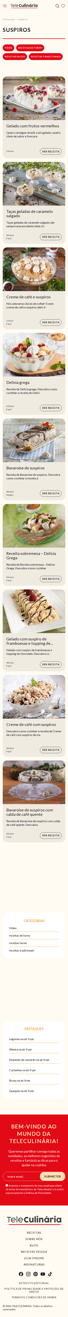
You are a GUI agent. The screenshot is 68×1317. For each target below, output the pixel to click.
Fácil (9, 238)
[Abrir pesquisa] (57, 6)
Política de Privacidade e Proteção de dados (34, 1290)
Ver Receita (51, 151)
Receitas (34, 1232)
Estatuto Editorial (34, 1283)
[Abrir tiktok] (50, 1274)
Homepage (9, 19)
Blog (34, 1245)
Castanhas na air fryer (22, 1070)
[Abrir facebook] (21, 1274)
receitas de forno (30, 47)
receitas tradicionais (46, 56)
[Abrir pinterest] (35, 1274)
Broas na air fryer (19, 1080)
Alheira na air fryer (20, 1049)
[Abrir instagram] (28, 1274)
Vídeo (8, 47)
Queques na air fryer (21, 1090)
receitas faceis (15, 56)
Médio (9, 495)
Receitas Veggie (34, 1251)
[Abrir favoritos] (63, 6)
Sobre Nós (34, 1239)
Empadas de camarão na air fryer (29, 1059)
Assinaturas (34, 1264)
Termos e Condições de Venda (34, 1297)
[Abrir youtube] (43, 1274)
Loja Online (34, 1258)
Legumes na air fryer (21, 1039)
